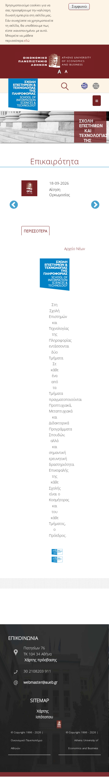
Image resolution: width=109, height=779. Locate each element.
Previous (13, 205)
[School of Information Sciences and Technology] (96, 87)
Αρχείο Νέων (74, 248)
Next (95, 205)
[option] (54, 207)
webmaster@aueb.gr (40, 682)
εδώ (27, 40)
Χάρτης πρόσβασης (41, 659)
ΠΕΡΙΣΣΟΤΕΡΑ (35, 230)
